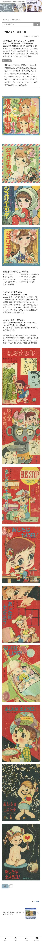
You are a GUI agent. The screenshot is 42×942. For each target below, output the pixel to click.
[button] (36, 24)
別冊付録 (7, 896)
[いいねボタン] (5, 886)
